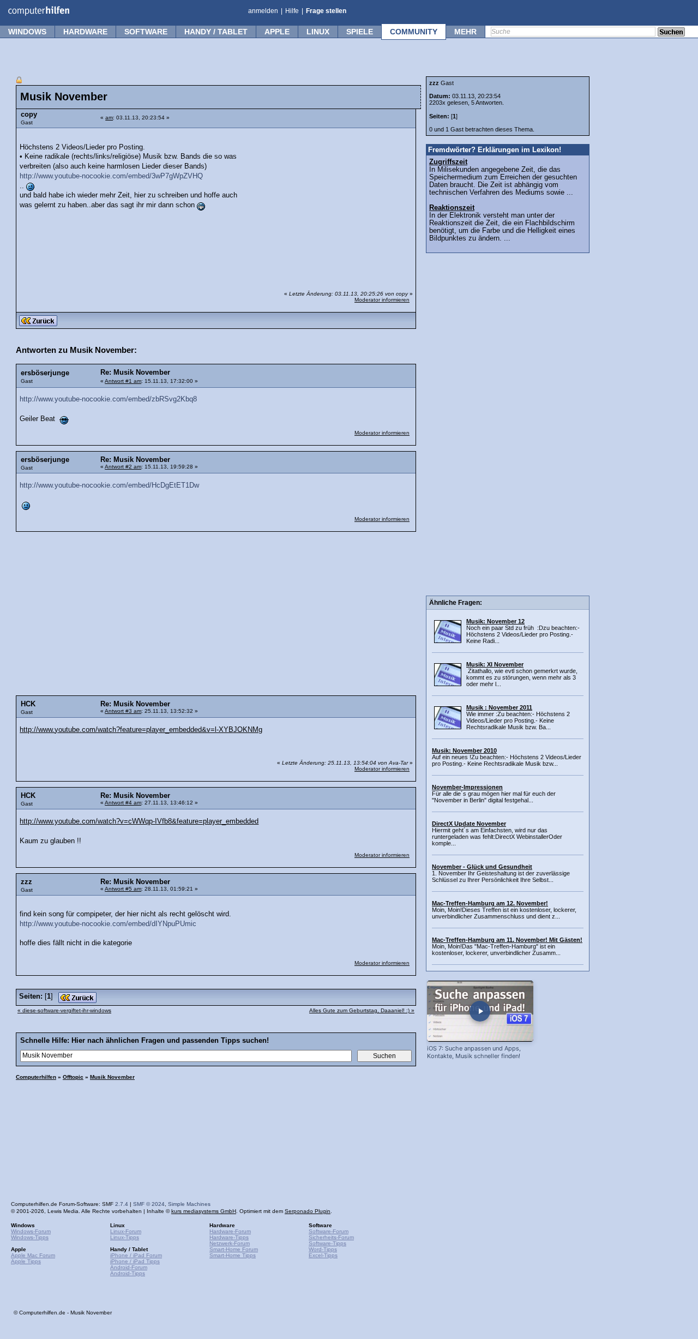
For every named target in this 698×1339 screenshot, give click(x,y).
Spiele (359, 31)
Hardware (85, 31)
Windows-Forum (31, 1231)
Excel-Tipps (323, 1255)
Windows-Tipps (30, 1237)
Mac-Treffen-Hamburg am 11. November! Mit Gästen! (507, 939)
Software (145, 31)
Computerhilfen (36, 1077)
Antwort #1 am (123, 381)
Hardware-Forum (230, 1231)
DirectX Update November (469, 823)
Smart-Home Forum (233, 1249)
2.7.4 (121, 1204)
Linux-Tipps (124, 1237)
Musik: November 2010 (464, 750)
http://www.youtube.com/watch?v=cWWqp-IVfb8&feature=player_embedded (139, 821)
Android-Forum (128, 1267)
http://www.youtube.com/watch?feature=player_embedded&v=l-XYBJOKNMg (141, 730)
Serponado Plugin (307, 1211)
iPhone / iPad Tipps (135, 1261)
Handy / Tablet (216, 31)
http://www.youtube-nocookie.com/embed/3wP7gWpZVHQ (111, 176)
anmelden (263, 11)
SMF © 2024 (149, 1204)
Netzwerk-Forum (229, 1243)
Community (413, 31)
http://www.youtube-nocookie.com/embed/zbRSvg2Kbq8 (108, 399)
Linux (317, 31)
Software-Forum (328, 1231)
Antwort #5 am (123, 889)
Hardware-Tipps (229, 1237)
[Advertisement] (328, 202)
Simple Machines (189, 1204)
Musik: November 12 (495, 621)
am (109, 118)
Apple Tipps (26, 1261)
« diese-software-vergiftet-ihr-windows (64, 1010)
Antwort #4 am (123, 803)
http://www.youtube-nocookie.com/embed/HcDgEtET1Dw (109, 485)
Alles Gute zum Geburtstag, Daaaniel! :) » (361, 1010)
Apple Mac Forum (33, 1255)
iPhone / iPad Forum (136, 1255)
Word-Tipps (323, 1249)
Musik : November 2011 (499, 707)
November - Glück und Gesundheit (482, 866)
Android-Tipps (127, 1273)
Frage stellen (326, 11)
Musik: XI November (495, 664)
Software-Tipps (327, 1243)
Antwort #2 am (123, 467)
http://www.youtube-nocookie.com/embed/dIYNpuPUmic (108, 924)
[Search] (671, 33)
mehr (465, 31)
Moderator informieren (382, 300)
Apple (277, 31)
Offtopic (73, 1077)
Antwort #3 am (123, 711)
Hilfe (292, 11)
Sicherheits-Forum (331, 1237)
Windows (27, 31)
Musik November (112, 1077)
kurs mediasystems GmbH (203, 1211)
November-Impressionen (467, 787)
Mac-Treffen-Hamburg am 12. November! (490, 903)
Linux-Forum (125, 1231)
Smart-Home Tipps (232, 1255)
